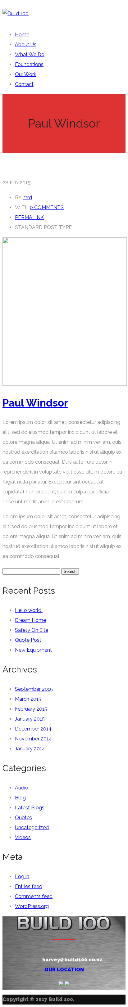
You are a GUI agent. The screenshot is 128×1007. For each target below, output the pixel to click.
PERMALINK (29, 217)
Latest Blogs (29, 808)
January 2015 (30, 719)
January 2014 (30, 749)
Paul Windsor (35, 403)
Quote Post (28, 640)
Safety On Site (31, 630)
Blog (20, 798)
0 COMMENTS (47, 207)
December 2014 (33, 729)
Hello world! (29, 610)
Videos (23, 837)
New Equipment (33, 650)
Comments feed (34, 896)
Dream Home (30, 620)
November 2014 (33, 739)
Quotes (23, 817)
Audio (21, 788)
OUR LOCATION (64, 970)
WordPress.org (32, 906)
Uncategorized (32, 827)
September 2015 (34, 689)
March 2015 (28, 699)
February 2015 (31, 709)
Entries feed (28, 886)
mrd (27, 197)
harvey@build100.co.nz (72, 960)
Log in (22, 876)
